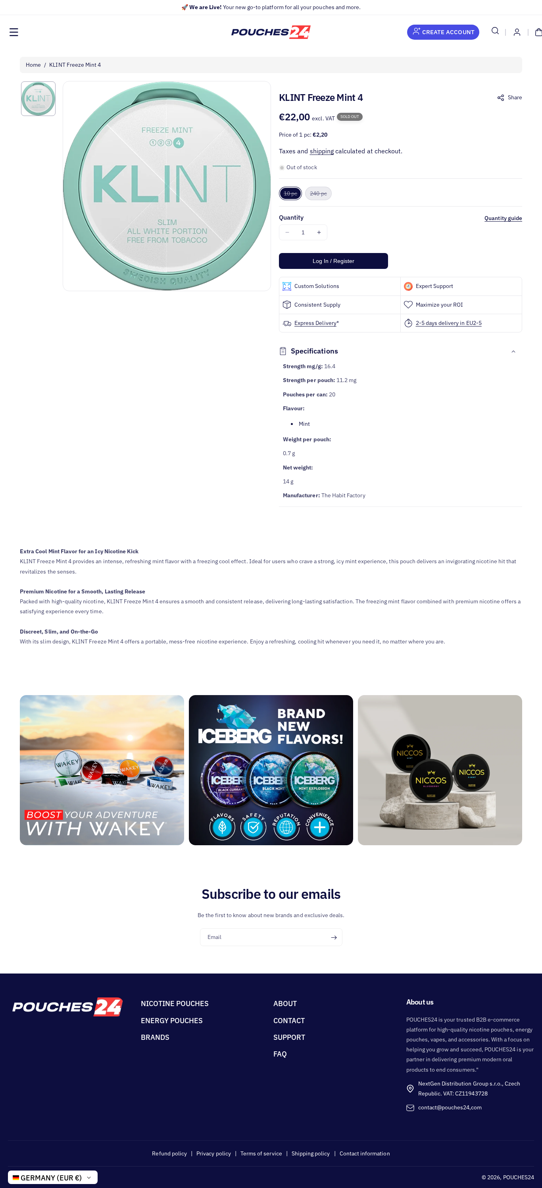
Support (289, 1037)
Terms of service (261, 1153)
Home (33, 64)
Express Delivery (315, 322)
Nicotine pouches (175, 1003)
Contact (289, 1020)
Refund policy (169, 1153)
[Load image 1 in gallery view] (38, 98)
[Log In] (517, 32)
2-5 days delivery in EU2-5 (449, 322)
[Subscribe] (333, 937)
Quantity (291, 217)
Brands (155, 1037)
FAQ (280, 1054)
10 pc (293, 194)
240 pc (320, 194)
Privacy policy (213, 1153)
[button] (14, 32)
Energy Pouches (172, 1020)
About (285, 1003)
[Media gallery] (102, 770)
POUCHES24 (518, 1177)
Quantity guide (503, 218)
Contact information (365, 1153)
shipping (322, 151)
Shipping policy (311, 1153)
